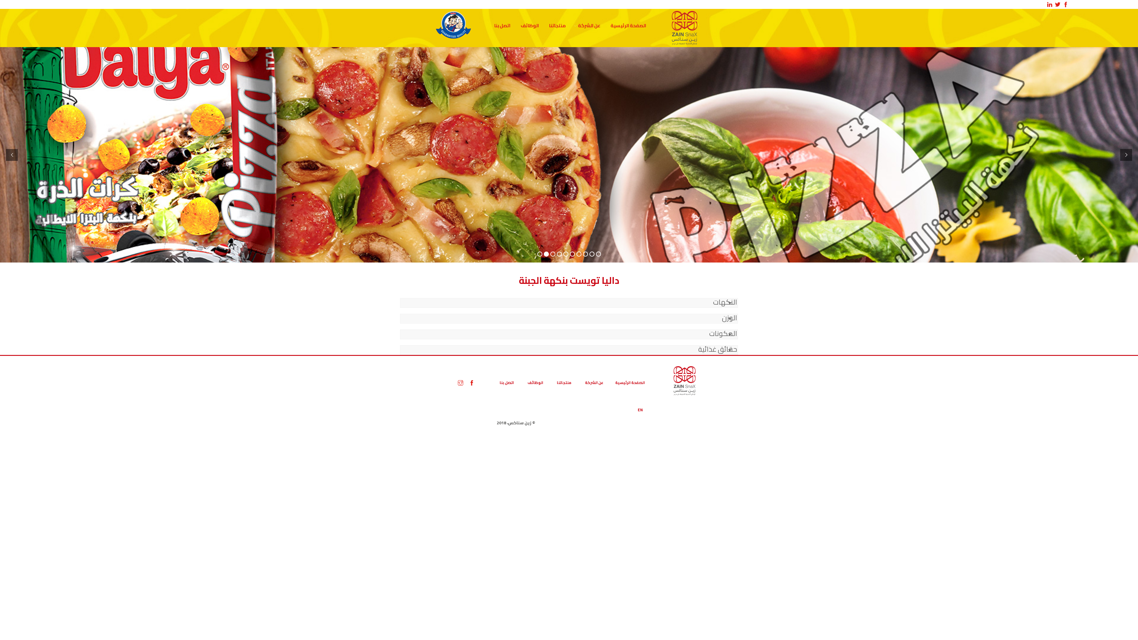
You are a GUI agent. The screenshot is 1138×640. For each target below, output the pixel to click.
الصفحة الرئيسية (628, 25)
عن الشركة (589, 25)
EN (640, 409)
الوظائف (530, 25)
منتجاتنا (557, 25)
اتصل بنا (502, 25)
